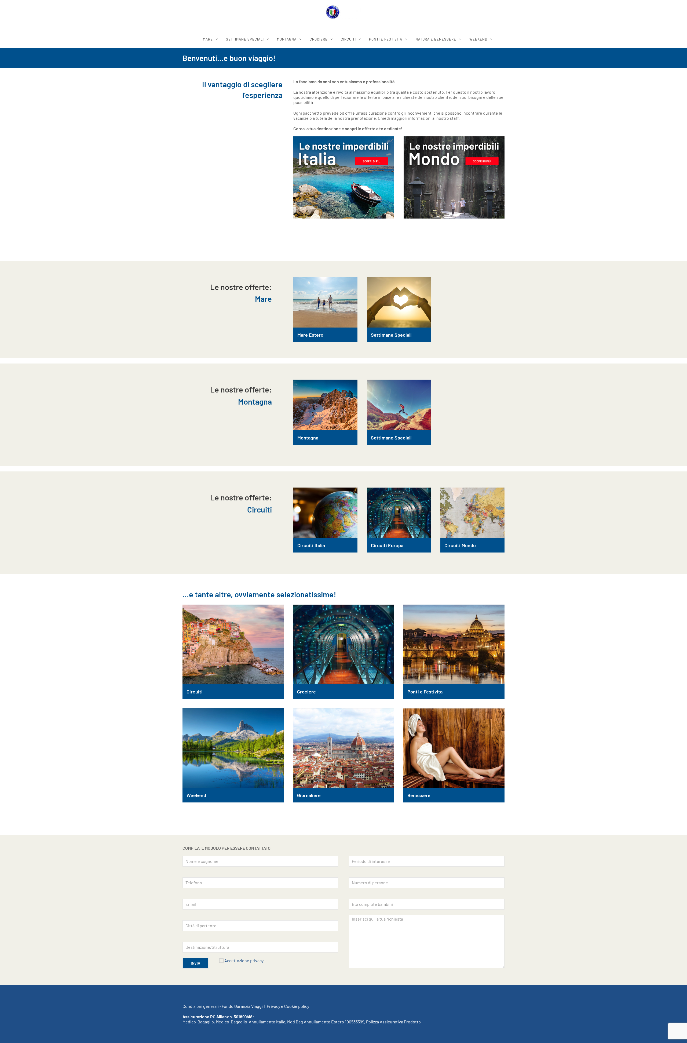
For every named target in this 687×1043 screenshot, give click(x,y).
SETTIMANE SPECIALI (245, 39)
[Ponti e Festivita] (454, 644)
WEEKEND (478, 39)
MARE (208, 39)
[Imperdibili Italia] (343, 177)
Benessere (418, 795)
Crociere (306, 692)
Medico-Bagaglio (198, 1021)
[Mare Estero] (325, 302)
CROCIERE (319, 39)
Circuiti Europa (387, 545)
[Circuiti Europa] (399, 513)
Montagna (307, 438)
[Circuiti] (233, 644)
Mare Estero (310, 335)
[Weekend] (233, 748)
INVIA (195, 963)
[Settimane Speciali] (399, 302)
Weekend (196, 795)
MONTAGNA (287, 39)
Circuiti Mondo (460, 545)
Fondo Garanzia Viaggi (242, 1006)
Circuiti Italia (311, 545)
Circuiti (195, 692)
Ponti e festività (385, 39)
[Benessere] (454, 748)
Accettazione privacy (244, 960)
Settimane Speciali (391, 335)
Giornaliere (309, 795)
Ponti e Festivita (425, 692)
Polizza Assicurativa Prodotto (393, 1021)
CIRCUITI (348, 39)
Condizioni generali (200, 1006)
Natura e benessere (435, 39)
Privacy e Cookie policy (288, 1006)
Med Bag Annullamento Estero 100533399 (325, 1021)
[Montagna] (325, 405)
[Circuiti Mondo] (472, 513)
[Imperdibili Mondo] (454, 177)
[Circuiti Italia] (325, 513)
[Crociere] (343, 644)
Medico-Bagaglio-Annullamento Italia (250, 1021)
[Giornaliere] (343, 748)
